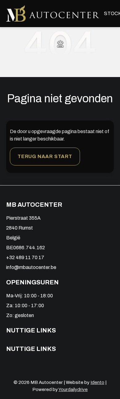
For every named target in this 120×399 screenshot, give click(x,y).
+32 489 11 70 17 (25, 257)
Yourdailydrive (73, 389)
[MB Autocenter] (52, 13)
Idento (97, 382)
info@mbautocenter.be (31, 267)
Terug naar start (45, 156)
